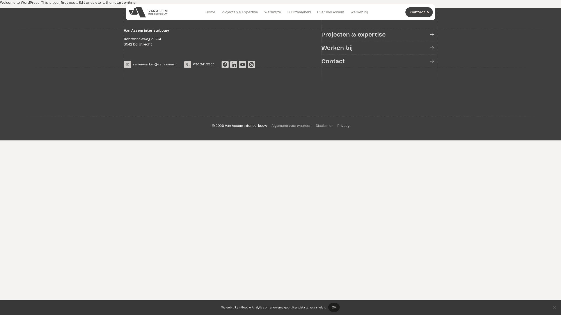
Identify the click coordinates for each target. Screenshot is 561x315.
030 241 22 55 (204, 64)
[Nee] (554, 307)
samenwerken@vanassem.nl (155, 64)
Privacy (343, 126)
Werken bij (359, 12)
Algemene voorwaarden (291, 126)
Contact (333, 61)
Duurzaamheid (299, 12)
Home (210, 12)
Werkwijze (272, 12)
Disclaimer (324, 126)
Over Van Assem (330, 12)
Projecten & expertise (353, 34)
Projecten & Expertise (240, 12)
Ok (334, 307)
